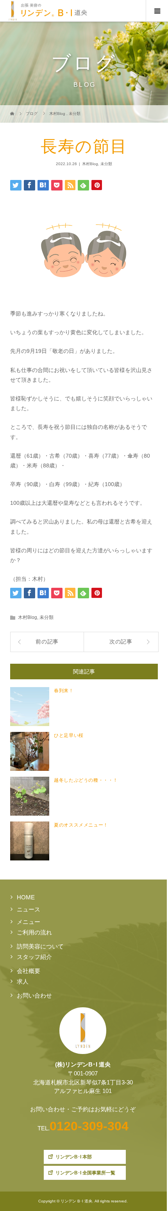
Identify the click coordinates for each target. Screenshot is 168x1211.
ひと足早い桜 (69, 735)
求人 (23, 981)
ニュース (28, 909)
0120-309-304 (89, 1126)
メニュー (28, 921)
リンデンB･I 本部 (73, 1157)
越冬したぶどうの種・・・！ (86, 780)
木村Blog (90, 164)
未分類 (106, 164)
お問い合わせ (34, 995)
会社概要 (28, 971)
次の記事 (120, 642)
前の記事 (47, 642)
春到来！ (63, 690)
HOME (26, 897)
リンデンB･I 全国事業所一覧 (85, 1173)
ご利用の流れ (34, 932)
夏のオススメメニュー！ (81, 825)
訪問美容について (40, 946)
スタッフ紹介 (34, 957)
